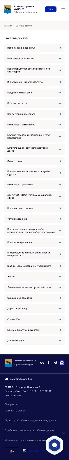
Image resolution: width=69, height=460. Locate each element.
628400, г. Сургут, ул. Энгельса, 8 (22, 387)
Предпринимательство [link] (19, 92)
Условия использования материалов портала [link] (32, 440)
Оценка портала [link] (15, 410)
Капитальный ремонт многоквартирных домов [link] (28, 149)
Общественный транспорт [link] (21, 114)
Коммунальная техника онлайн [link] (23, 329)
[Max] (62, 363)
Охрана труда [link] (14, 161)
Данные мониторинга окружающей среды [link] (29, 287)
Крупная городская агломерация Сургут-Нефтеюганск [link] (29, 136)
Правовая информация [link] (19, 242)
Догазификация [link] (15, 340)
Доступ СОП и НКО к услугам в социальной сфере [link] (29, 196)
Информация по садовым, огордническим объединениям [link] (29, 254)
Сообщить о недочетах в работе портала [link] (29, 430)
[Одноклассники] (48, 363)
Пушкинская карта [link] (17, 103)
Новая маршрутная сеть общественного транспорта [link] (28, 70)
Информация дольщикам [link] (20, 58)
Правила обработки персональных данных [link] (30, 420)
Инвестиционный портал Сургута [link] (25, 82)
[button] (54, 445)
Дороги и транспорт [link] (18, 308)
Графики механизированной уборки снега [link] (29, 265)
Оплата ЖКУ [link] (13, 319)
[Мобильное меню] (63, 9)
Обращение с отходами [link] (19, 297)
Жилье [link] (11, 276)
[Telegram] (55, 363)
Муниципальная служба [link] (20, 184)
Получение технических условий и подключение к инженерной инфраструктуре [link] (31, 231)
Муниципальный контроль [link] (21, 124)
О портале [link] (11, 404)
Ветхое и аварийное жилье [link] (21, 47)
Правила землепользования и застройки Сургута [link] (28, 173)
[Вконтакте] (42, 363)
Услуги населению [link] (17, 218)
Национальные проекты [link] (20, 208)
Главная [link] (8, 25)
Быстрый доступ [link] (24, 25)
